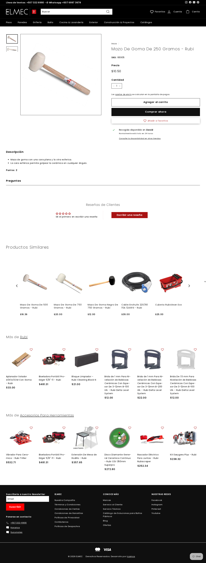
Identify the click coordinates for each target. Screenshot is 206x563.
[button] (155, 121)
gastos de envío (123, 94)
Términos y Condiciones (68, 504)
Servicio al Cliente (112, 504)
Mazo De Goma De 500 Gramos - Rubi (34, 306)
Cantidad (117, 79)
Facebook (157, 500)
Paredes (22, 22)
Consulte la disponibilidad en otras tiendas (140, 138)
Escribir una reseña (129, 215)
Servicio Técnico (112, 509)
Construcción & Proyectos (119, 22)
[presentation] (17, 285)
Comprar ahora (155, 112)
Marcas (107, 500)
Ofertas (107, 525)
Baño (50, 22)
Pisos (9, 22)
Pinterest (156, 509)
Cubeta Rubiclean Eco (168, 304)
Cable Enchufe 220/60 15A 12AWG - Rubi (134, 306)
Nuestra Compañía (65, 500)
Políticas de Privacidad (67, 517)
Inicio (114, 43)
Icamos (131, 556)
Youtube (156, 513)
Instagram (157, 504)
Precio (115, 65)
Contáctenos (62, 522)
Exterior (93, 22)
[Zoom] (61, 74)
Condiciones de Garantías (69, 513)
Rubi (24, 336)
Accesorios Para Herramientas (47, 415)
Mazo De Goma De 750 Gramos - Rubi (68, 306)
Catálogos (146, 22)
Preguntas (13, 181)
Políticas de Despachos (67, 526)
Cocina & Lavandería (71, 22)
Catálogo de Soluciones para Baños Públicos (122, 515)
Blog (105, 520)
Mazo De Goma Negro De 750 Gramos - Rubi (103, 306)
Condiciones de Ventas (67, 509)
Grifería (37, 22)
